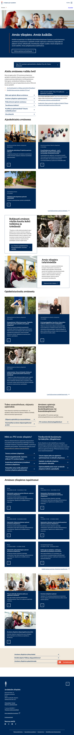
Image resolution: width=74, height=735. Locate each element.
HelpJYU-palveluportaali (11, 704)
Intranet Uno (41, 731)
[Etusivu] (8, 2)
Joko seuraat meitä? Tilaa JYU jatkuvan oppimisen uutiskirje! (52, 92)
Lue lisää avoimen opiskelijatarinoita (57, 394)
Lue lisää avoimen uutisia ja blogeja (58, 210)
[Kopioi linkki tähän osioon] (32, 119)
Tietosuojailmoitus (18, 731)
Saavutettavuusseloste (30, 731)
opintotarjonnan (58, 98)
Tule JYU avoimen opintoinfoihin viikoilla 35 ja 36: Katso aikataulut (33, 65)
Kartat (13, 703)
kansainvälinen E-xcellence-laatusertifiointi (17, 448)
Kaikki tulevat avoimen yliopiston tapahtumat (55, 569)
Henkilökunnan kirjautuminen (53, 731)
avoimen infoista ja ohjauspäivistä (50, 100)
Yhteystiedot (8, 703)
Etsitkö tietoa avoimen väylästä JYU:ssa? (18, 90)
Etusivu (3, 7)
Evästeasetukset (9, 717)
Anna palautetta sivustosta (11, 713)
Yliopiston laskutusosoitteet (12, 709)
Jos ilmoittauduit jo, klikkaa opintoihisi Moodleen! (21, 88)
